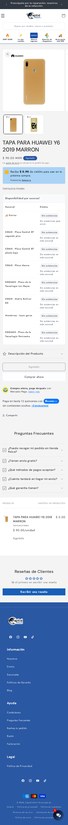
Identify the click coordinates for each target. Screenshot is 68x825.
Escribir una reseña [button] (33, 592)
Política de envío (23, 817)
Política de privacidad (27, 806)
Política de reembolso (51, 806)
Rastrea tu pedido (17, 728)
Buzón (10, 736)
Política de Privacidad (19, 766)
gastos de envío (12, 163)
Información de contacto (47, 812)
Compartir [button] (12, 415)
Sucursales (13, 674)
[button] (6, 16)
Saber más (34, 391)
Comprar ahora (34, 377)
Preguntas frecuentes (18, 720)
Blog (9, 690)
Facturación (13, 744)
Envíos (10, 666)
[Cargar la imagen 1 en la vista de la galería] (13, 124)
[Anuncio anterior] (6, 4)
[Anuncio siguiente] (61, 4)
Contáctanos (14, 712)
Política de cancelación (45, 817)
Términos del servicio (23, 812)
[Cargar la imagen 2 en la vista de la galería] (34, 124)
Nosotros (12, 658)
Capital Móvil (31, 802)
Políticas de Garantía (19, 682)
